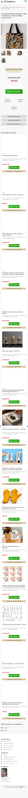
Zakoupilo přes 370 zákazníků (14, 69)
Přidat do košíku (14, 91)
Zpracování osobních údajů (10, 761)
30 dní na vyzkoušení (8, 745)
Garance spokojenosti (14, 124)
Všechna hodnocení (14, 116)
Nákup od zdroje (7, 741)
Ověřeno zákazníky (14, 120)
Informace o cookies (8, 763)
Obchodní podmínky (8, 759)
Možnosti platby (7, 749)
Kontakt (5, 755)
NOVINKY (6, 6)
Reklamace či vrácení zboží (10, 757)
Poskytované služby (8, 743)
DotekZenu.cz (22, 786)
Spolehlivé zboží (7, 747)
